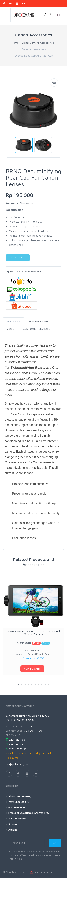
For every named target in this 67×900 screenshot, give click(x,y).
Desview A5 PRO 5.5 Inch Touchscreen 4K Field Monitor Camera (33, 633)
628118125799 (17, 744)
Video (11, 328)
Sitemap (13, 824)
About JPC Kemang (19, 796)
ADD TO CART (17, 257)
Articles (12, 829)
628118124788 (17, 739)
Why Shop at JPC (18, 801)
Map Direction (16, 807)
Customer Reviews (36, 328)
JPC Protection (17, 818)
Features (13, 321)
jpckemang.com (43, 871)
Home (15, 42)
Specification (38, 321)
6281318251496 (17, 749)
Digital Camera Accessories (38, 42)
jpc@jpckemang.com (18, 764)
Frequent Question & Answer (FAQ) (29, 812)
